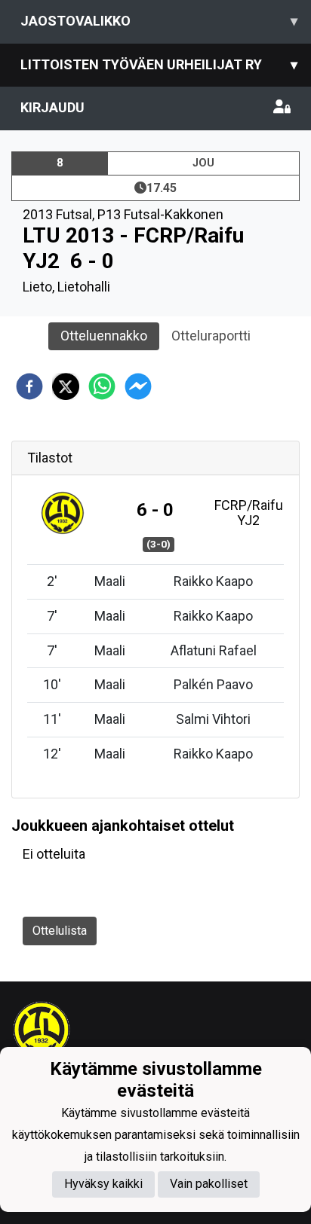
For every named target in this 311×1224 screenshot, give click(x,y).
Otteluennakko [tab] (103, 335)
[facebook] (29, 386)
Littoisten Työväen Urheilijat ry (158, 64)
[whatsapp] (101, 386)
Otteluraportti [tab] (211, 335)
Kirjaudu (52, 107)
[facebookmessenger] (138, 386)
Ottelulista (59, 930)
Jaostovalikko (158, 21)
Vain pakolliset (209, 1184)
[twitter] (65, 386)
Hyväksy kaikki (103, 1184)
